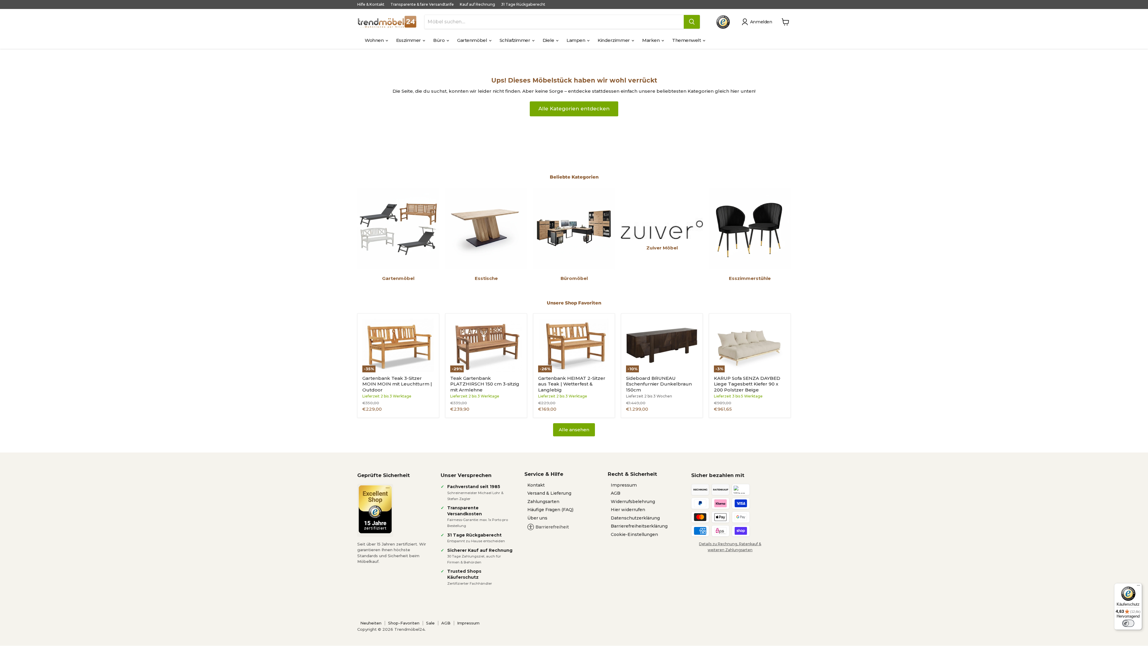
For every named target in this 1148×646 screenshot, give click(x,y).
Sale (430, 623)
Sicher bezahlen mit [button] (717, 475)
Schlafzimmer (515, 40)
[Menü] (1138, 586)
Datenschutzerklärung (635, 518)
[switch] (1128, 623)
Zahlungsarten (543, 501)
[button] (758, 21)
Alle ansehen (574, 429)
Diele (549, 40)
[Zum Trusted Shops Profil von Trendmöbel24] (375, 509)
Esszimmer (409, 40)
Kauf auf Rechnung (477, 4)
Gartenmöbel (472, 40)
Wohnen (375, 40)
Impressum (624, 485)
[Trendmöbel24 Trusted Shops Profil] (723, 22)
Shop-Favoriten (403, 623)
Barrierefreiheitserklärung (639, 526)
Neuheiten (370, 623)
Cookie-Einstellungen (634, 534)
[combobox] (554, 22)
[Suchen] (692, 22)
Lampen (576, 40)
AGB (615, 493)
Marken (651, 40)
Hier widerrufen (628, 509)
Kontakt (536, 485)
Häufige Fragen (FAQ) (550, 509)
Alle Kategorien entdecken (574, 109)
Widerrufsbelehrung (633, 501)
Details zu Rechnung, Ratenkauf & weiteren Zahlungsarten (730, 547)
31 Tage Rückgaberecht (523, 4)
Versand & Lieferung (549, 493)
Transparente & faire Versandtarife (422, 4)
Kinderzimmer (614, 40)
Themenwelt (687, 40)
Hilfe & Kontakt (370, 4)
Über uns (537, 518)
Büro (439, 40)
